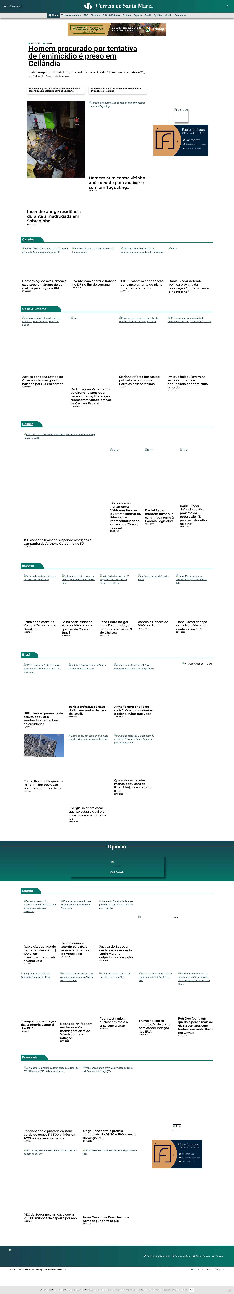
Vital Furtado (117, 872)
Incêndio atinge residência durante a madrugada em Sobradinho (54, 216)
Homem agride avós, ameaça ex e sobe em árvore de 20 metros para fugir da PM (44, 284)
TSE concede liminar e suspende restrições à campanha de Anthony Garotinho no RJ (57, 541)
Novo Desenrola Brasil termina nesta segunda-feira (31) (106, 1219)
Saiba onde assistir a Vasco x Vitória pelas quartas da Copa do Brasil (77, 627)
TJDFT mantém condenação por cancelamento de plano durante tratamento (142, 284)
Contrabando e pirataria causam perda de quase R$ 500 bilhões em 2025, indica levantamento (50, 1134)
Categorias (219, 1269)
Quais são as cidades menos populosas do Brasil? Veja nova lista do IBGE (132, 786)
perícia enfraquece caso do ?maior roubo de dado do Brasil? (88, 710)
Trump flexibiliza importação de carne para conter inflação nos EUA (154, 1026)
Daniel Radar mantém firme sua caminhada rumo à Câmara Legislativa (159, 516)
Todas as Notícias (71, 15)
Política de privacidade (158, 1256)
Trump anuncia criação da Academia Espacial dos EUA (38, 1024)
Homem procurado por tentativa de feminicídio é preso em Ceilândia (82, 56)
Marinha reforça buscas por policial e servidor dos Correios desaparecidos (139, 380)
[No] (229, 1290)
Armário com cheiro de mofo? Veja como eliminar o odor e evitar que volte (134, 710)
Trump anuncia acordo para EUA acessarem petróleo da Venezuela (76, 948)
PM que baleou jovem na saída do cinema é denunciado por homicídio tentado (188, 382)
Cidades (95, 15)
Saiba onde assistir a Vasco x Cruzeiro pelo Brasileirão (40, 625)
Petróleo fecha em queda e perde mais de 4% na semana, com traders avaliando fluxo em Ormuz (195, 1026)
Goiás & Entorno (111, 15)
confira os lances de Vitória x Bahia (153, 623)
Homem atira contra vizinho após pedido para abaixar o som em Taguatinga (117, 183)
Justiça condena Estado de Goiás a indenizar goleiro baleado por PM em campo (42, 380)
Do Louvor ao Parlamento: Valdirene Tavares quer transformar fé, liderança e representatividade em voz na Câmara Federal (91, 396)
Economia (180, 15)
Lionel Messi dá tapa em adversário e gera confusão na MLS (192, 625)
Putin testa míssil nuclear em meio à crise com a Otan (113, 1022)
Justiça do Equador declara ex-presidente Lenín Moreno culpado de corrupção (116, 952)
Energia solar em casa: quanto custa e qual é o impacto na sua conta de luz (87, 813)
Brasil (147, 15)
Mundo (168, 15)
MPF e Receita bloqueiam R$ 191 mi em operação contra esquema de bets (43, 784)
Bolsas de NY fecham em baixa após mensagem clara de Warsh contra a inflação (76, 1031)
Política (126, 15)
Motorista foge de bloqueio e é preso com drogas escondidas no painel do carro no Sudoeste (54, 89)
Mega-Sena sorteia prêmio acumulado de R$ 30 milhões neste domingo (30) (109, 1134)
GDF (85, 15)
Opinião (157, 15)
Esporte (138, 15)
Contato (219, 1256)
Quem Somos (203, 1256)
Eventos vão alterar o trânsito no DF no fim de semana (94, 282)
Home (55, 15)
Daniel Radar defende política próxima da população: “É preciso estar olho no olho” (189, 286)
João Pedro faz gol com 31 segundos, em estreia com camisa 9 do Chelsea (116, 627)
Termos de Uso (182, 1256)
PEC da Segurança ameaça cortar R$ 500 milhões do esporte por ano (50, 1216)
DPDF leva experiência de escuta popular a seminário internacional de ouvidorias (43, 718)
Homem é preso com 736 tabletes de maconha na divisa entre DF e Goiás (116, 89)
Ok (191, 1290)
